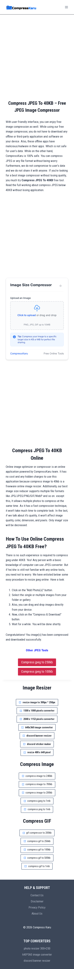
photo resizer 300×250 (37, 948)
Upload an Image (20, 297)
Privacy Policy (37, 907)
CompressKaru (19, 353)
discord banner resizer (37, 960)
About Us (37, 913)
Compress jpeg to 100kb (37, 671)
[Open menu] (66, 7)
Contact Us (37, 895)
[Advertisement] (37, 57)
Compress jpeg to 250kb (37, 662)
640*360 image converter (37, 954)
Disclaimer (37, 901)
